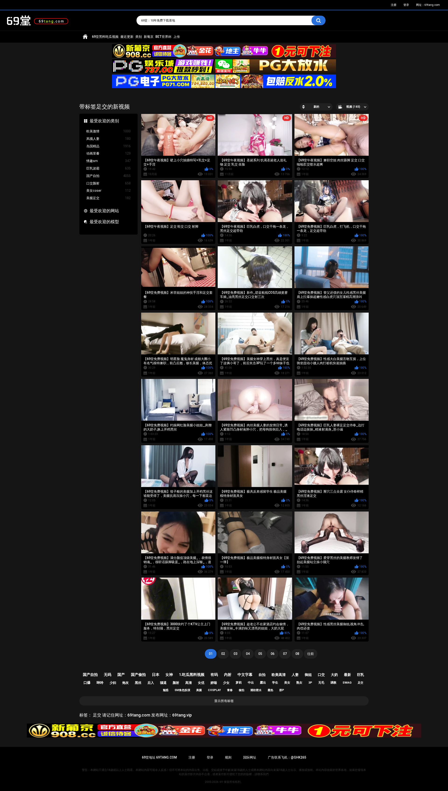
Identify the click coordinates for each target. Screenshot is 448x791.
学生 (275, 682)
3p (310, 682)
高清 (188, 683)
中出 (251, 682)
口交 (321, 675)
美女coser (108, 190)
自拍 (262, 675)
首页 (85, 37)
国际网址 (249, 757)
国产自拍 (108, 176)
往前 (310, 654)
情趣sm (108, 161)
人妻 (295, 675)
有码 (214, 674)
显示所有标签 (224, 701)
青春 (230, 690)
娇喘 (213, 683)
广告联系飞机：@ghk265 (287, 757)
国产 (121, 674)
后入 (150, 683)
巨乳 (360, 675)
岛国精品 (108, 146)
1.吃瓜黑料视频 (191, 674)
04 (248, 654)
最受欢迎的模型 (104, 221)
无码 (107, 674)
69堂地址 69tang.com (159, 757)
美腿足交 (108, 198)
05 (260, 654)
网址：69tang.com (428, 5)
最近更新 (126, 37)
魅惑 (165, 690)
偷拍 (241, 690)
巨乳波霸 (108, 168)
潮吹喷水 (256, 690)
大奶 (334, 675)
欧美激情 (108, 131)
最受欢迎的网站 (104, 210)
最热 (270, 690)
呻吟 (100, 683)
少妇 (113, 683)
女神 (169, 674)
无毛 (321, 682)
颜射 (176, 683)
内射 (227, 674)
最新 (347, 675)
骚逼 (163, 683)
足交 (360, 682)
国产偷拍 (138, 674)
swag (347, 682)
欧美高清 (279, 675)
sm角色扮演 (182, 690)
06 (272, 654)
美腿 (199, 690)
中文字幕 (245, 674)
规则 (228, 757)
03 (235, 654)
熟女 (299, 682)
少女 (226, 683)
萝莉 (239, 682)
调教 (333, 682)
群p (281, 690)
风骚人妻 (108, 139)
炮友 (125, 683)
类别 (138, 37)
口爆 (87, 683)
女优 (201, 683)
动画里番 (108, 153)
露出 (263, 682)
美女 (287, 682)
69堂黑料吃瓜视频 (105, 37)
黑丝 (138, 683)
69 (221, 782)
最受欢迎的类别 (104, 120)
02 (223, 654)
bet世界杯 (163, 37)
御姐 (308, 675)
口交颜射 (108, 183)
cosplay (214, 690)
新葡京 (149, 37)
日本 (155, 674)
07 (285, 654)
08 (297, 654)
